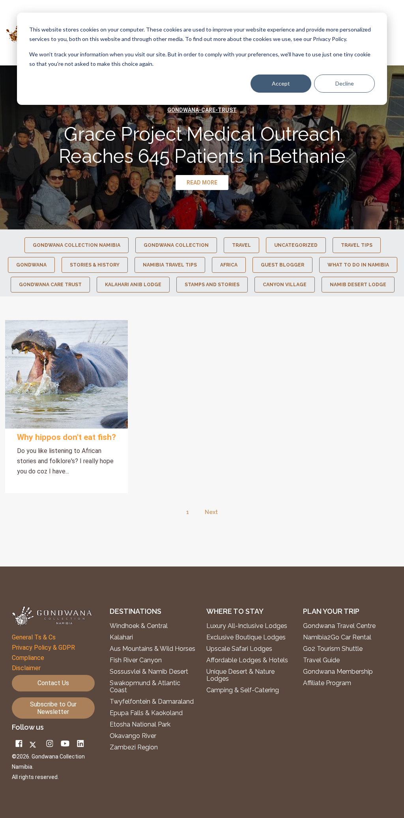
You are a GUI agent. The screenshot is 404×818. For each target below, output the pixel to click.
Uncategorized (296, 245)
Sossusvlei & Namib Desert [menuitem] (149, 671)
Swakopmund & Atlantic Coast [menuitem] (145, 687)
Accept (281, 83)
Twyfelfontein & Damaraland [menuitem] (152, 701)
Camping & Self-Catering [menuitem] (242, 690)
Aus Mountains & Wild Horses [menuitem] (152, 648)
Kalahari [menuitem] (121, 637)
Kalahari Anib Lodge (133, 284)
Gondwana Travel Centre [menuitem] (339, 626)
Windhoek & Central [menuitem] (139, 626)
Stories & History (95, 265)
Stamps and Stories (212, 284)
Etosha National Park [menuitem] (140, 724)
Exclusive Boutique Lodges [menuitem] (246, 637)
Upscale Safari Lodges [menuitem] (239, 648)
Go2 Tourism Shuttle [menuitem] (333, 648)
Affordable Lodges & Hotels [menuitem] (247, 660)
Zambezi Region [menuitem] (134, 747)
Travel (241, 245)
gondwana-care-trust (202, 110)
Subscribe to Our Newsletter (53, 708)
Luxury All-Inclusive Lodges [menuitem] (246, 626)
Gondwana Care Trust (50, 284)
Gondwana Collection (176, 245)
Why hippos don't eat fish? (66, 437)
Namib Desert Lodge (358, 284)
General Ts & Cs (34, 637)
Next (211, 512)
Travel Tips (356, 245)
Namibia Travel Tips (170, 265)
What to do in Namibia (358, 265)
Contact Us (53, 683)
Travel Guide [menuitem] (321, 660)
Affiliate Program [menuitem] (327, 683)
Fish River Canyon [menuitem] (136, 660)
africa (229, 265)
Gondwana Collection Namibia (76, 245)
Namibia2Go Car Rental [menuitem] (337, 637)
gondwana (31, 265)
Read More (66, 374)
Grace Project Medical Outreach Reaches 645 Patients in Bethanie (202, 145)
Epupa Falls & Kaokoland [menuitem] (146, 713)
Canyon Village (285, 284)
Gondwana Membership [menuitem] (338, 671)
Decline (344, 83)
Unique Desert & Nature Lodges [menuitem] (240, 675)
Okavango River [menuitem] (133, 736)
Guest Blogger (282, 265)
